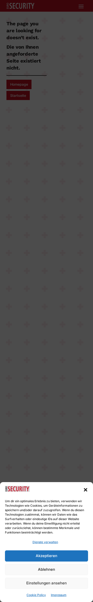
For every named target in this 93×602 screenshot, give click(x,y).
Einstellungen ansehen (46, 583)
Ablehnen (46, 569)
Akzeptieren (46, 555)
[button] (85, 489)
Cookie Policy (36, 595)
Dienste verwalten (45, 542)
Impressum (58, 595)
